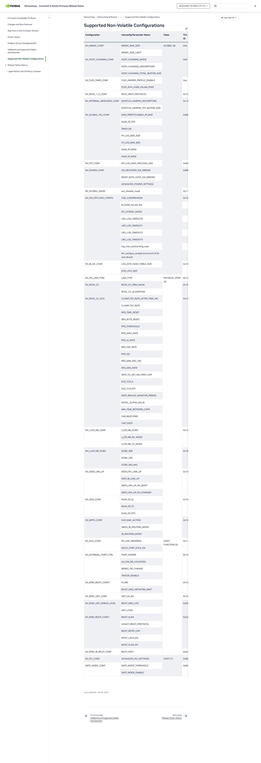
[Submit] (215, 6)
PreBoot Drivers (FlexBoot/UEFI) (22, 43)
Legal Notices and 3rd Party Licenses (24, 71)
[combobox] (231, 6)
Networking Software (107, 17)
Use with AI (229, 17)
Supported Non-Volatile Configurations (25, 59)
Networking (31, 6)
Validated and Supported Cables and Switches (22, 51)
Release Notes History (18, 65)
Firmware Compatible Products (22, 18)
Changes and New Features (20, 24)
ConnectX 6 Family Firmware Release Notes (61, 6)
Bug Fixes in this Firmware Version (23, 31)
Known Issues (14, 37)
